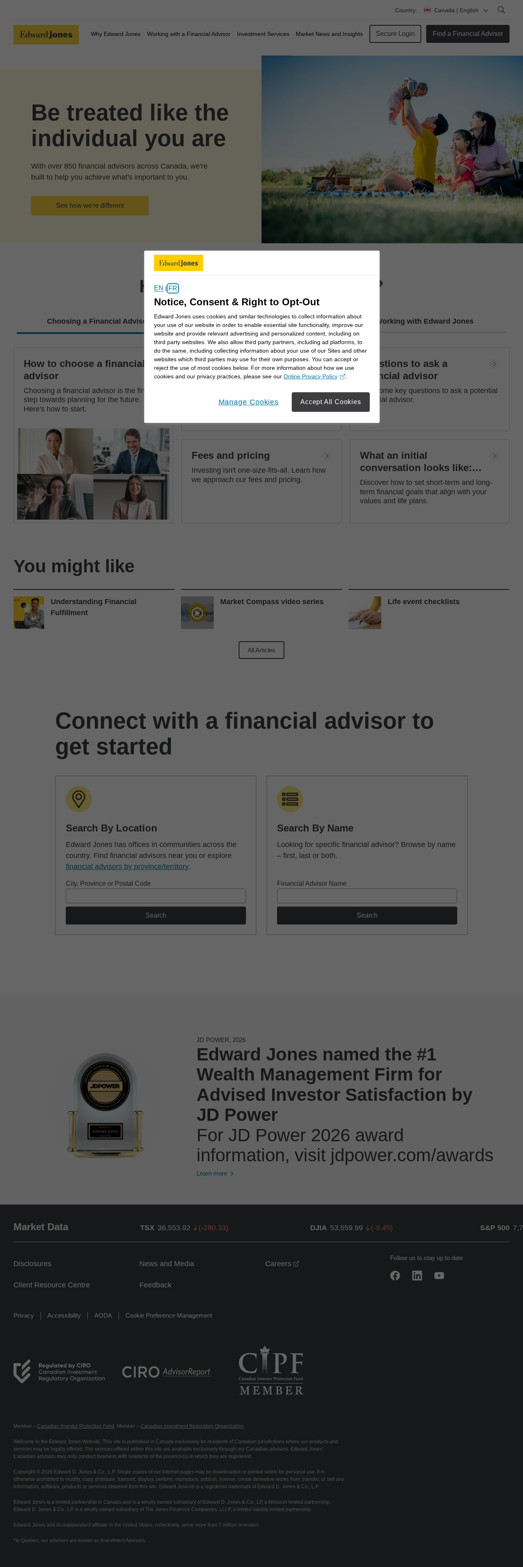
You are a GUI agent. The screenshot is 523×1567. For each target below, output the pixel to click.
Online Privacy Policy (313, 377)
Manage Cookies (249, 402)
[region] (262, 337)
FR (172, 288)
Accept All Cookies (330, 401)
